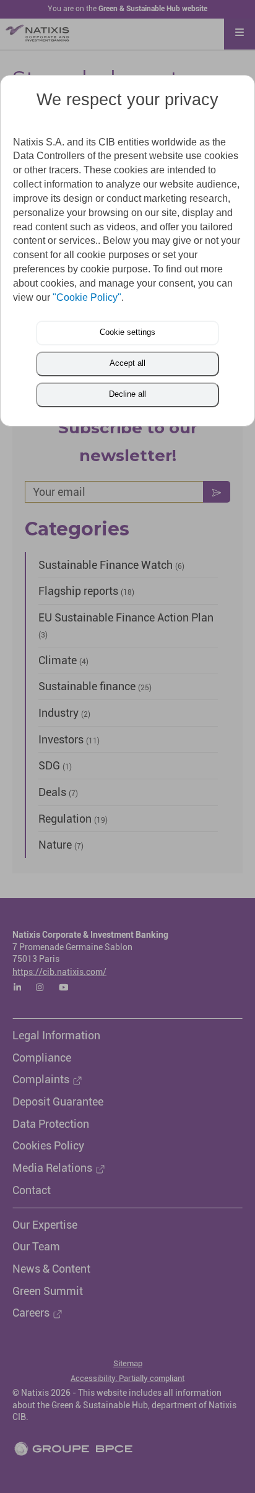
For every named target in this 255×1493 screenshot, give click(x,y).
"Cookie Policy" (87, 297)
